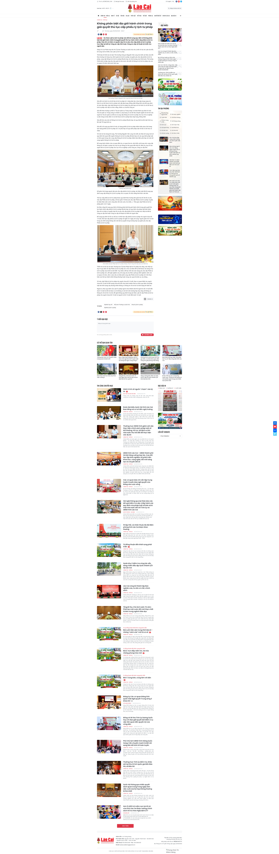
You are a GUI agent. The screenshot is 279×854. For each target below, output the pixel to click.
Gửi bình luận (148, 334)
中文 (173, 1)
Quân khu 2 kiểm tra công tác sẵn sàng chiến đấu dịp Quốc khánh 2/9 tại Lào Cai (138, 565)
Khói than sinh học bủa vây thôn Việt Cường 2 (106, 376)
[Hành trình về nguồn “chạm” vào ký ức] (109, 395)
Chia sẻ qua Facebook (98, 34)
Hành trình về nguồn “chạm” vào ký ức (138, 390)
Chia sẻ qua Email (106, 34)
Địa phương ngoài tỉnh (164, 113)
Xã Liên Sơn (164, 130)
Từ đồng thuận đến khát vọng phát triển (137, 545)
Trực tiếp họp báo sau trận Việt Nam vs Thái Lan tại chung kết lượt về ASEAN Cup (174, 174)
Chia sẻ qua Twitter (101, 34)
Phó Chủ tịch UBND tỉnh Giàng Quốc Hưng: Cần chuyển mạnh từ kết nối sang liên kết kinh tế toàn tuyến (137, 743)
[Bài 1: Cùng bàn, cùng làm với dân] (109, 681)
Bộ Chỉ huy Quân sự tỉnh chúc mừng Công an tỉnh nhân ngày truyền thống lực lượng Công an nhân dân (167, 60)
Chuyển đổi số (157, 16)
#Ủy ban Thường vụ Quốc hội (122, 304)
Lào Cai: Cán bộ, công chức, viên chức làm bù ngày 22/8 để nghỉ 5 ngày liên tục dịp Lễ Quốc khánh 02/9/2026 (167, 67)
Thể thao (139, 16)
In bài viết (103, 34)
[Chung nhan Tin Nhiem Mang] (174, 851)
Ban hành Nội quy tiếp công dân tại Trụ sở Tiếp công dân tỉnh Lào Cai (172, 359)
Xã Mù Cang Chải (164, 121)
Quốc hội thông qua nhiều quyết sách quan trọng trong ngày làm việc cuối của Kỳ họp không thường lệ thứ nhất (137, 788)
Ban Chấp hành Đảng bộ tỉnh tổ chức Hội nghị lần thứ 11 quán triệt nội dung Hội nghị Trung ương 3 (128, 359)
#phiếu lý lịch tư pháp (110, 307)
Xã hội (117, 16)
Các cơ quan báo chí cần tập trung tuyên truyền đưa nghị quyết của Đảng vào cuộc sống (137, 482)
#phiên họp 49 (108, 304)
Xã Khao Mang (176, 117)
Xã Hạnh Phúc (165, 127)
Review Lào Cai (166, 16)
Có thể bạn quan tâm (105, 342)
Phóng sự (150, 16)
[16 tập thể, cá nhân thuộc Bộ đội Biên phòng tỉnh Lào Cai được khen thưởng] (109, 530)
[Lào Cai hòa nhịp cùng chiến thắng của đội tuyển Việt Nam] (163, 139)
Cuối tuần (178, 388)
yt (179, 1)
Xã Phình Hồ (175, 127)
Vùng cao (162, 388)
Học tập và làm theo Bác (129, 393)
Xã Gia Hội (175, 130)
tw (275, 434)
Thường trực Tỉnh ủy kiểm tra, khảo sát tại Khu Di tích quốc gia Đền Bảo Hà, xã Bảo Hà (167, 74)
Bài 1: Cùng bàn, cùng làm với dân (137, 677)
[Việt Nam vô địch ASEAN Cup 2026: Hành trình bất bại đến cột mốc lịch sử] (163, 161)
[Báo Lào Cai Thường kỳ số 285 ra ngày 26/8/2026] (170, 400)
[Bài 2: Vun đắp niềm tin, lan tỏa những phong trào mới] (109, 654)
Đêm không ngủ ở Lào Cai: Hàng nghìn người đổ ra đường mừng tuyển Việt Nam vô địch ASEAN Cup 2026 (174, 151)
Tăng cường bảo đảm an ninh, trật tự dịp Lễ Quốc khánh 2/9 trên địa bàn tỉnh (149, 377)
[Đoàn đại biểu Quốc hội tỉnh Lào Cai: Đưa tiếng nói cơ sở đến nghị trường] (109, 413)
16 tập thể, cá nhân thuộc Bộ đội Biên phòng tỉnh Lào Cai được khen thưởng (138, 527)
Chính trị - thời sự (105, 16)
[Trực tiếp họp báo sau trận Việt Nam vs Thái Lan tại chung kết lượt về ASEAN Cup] (163, 172)
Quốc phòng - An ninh (129, 512)
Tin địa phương (163, 108)
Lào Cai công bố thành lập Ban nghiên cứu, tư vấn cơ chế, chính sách (167, 52)
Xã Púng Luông (176, 121)
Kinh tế (113, 16)
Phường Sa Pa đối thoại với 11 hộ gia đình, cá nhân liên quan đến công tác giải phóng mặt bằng (150, 359)
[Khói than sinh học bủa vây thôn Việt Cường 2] (107, 369)
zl (181, 1)
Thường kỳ (170, 388)
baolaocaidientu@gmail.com (127, 845)
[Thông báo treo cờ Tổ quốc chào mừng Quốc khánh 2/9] (107, 350)
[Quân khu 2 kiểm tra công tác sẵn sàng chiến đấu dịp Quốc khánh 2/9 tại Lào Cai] (109, 569)
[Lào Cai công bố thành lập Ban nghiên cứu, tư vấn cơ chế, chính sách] (109, 591)
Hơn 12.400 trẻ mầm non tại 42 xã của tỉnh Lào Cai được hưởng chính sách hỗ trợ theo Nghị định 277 (167, 46)
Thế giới (145, 16)
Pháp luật (133, 16)
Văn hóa (122, 16)
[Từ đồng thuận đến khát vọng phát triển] (109, 550)
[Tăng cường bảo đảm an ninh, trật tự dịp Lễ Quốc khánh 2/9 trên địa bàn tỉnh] (150, 369)
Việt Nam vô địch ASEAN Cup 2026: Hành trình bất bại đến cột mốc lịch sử (174, 163)
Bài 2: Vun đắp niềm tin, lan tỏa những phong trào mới (136, 651)
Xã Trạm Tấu (175, 125)
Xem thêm (125, 826)
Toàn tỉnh (164, 117)
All (180, 16)
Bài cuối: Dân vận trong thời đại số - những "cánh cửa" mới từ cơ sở (138, 630)
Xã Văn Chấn (175, 133)
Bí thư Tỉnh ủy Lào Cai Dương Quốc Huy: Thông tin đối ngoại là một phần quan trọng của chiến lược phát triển (172, 378)
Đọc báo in (173, 16)
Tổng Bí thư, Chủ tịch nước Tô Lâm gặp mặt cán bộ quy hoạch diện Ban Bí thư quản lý (128, 377)
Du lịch (127, 16)
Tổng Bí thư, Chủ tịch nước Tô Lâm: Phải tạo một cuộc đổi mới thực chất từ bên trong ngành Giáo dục (138, 609)
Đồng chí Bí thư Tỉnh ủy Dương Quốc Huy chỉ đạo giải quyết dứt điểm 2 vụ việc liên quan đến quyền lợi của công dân (138, 721)
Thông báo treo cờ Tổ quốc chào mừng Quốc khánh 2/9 (106, 358)
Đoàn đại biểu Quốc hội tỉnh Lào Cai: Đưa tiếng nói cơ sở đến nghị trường (138, 408)
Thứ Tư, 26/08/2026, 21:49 (105, 1)
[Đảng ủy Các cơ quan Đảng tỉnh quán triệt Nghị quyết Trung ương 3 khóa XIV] (109, 702)
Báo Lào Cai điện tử (139, 8)
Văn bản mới (126, 813)
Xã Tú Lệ (163, 125)
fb (176, 1)
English (169, 1)
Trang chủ (98, 16)
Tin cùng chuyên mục (105, 385)
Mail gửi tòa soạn (120, 1)
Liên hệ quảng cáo (132, 1)
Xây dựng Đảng (127, 703)
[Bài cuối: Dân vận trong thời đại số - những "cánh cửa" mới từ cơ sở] (109, 634)
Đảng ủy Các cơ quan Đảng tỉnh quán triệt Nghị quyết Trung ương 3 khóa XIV (137, 699)
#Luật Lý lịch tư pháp (137, 304)
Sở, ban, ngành (176, 114)
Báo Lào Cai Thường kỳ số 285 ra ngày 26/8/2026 (169, 405)
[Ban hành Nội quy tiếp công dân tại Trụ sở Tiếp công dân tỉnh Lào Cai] (172, 350)
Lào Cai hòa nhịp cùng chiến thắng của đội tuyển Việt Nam (174, 140)
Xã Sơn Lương (165, 133)
